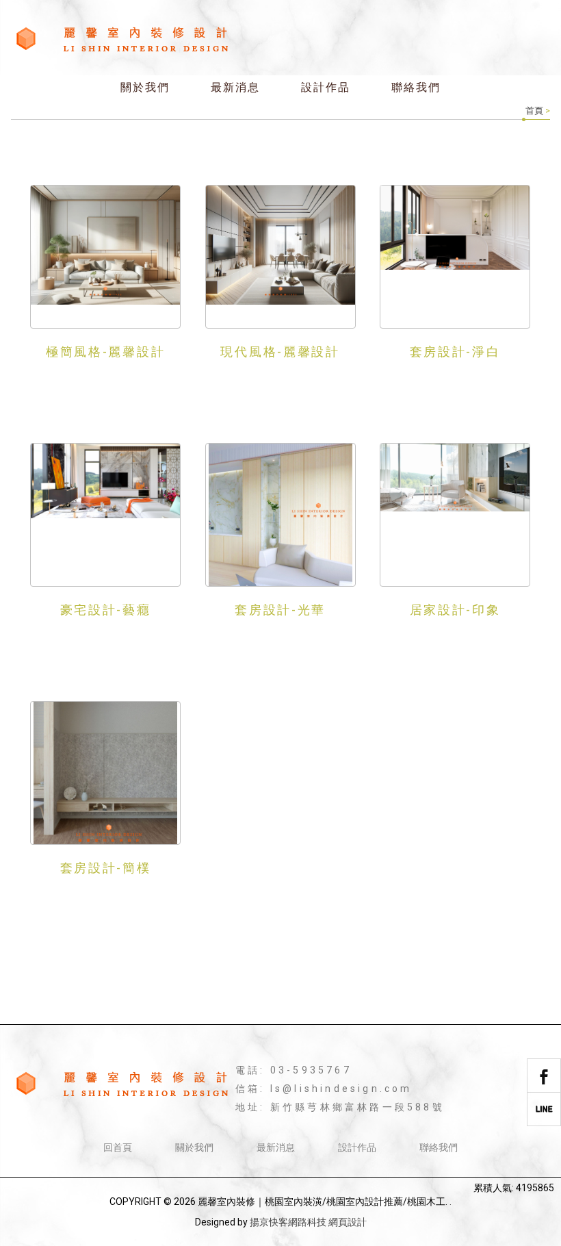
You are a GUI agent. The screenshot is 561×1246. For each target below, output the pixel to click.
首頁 (534, 110)
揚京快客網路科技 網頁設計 (308, 1222)
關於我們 (145, 87)
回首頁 (117, 1147)
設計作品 (325, 87)
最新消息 (235, 87)
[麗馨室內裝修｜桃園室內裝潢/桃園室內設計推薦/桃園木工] (122, 39)
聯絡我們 (416, 87)
